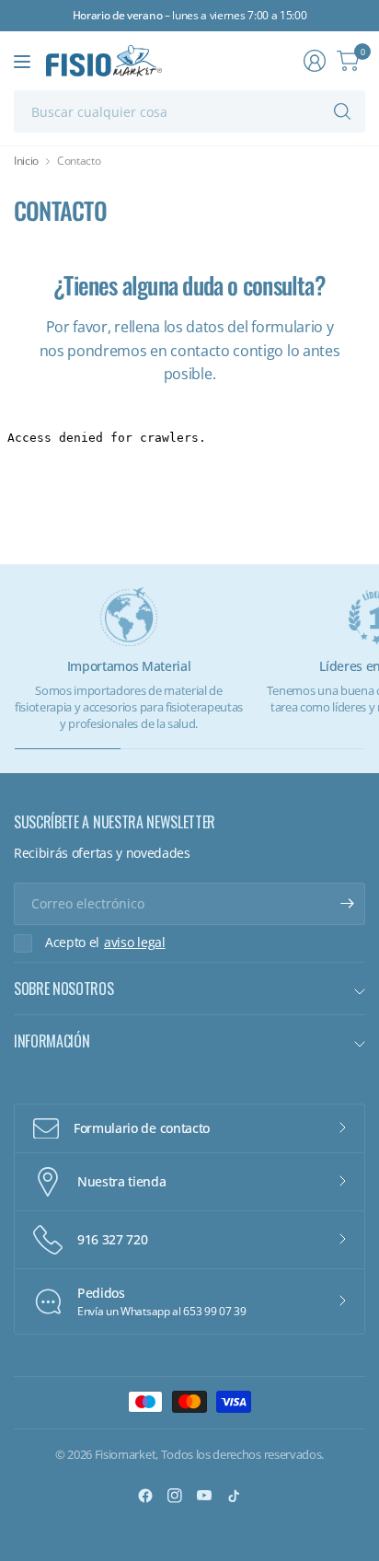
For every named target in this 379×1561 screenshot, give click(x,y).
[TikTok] (233, 1495)
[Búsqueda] (342, 111)
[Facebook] (145, 1495)
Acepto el (105, 942)
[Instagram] (175, 1495)
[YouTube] (204, 1495)
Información (51, 1041)
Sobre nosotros (64, 988)
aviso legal (134, 942)
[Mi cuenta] (314, 60)
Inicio (26, 161)
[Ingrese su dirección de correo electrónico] (346, 904)
